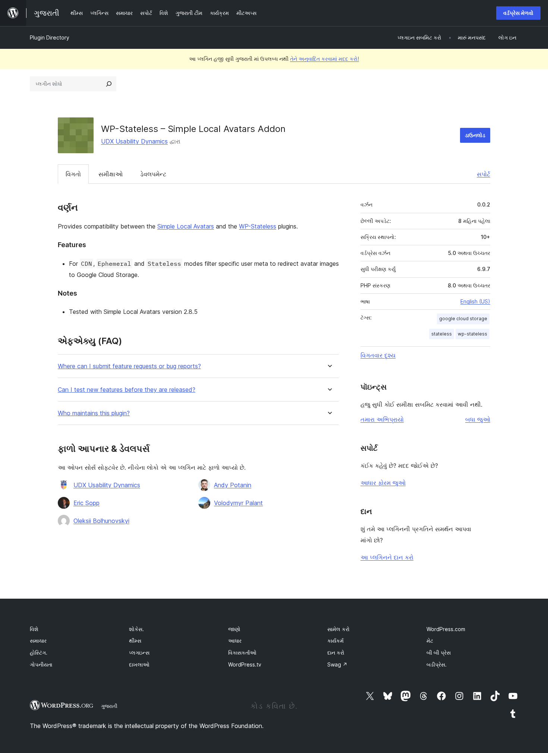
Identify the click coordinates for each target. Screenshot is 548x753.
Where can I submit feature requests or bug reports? (129, 366)
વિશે (34, 629)
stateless (441, 334)
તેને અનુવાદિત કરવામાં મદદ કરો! (324, 59)
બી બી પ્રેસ (438, 652)
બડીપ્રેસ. (436, 664)
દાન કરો (335, 652)
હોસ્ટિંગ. (38, 652)
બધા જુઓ (477, 419)
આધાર (235, 640)
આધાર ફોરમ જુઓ (383, 482)
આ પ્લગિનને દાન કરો (386, 557)
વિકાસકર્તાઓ (242, 652)
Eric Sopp (86, 503)
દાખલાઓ (139, 664)
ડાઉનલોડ (475, 135)
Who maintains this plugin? (94, 413)
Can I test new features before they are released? (126, 389)
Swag (337, 664)
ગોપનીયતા (41, 664)
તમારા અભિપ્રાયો (382, 419)
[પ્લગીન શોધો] (108, 83)
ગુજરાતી (109, 706)
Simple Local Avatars (185, 226)
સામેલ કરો (338, 629)
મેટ (429, 640)
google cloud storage (463, 318)
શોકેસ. (136, 629)
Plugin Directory (49, 37)
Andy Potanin (232, 485)
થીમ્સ (135, 640)
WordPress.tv (244, 664)
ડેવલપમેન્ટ (153, 174)
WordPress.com (445, 629)
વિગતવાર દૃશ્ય (378, 355)
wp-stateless (472, 334)
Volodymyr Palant (238, 503)
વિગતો (73, 174)
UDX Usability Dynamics (134, 141)
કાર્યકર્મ (335, 640)
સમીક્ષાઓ (110, 174)
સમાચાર (38, 640)
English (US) (475, 301)
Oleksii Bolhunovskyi (101, 520)
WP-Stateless (257, 226)
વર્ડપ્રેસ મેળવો (518, 13)
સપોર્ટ (483, 174)
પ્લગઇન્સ (139, 652)
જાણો (234, 629)
